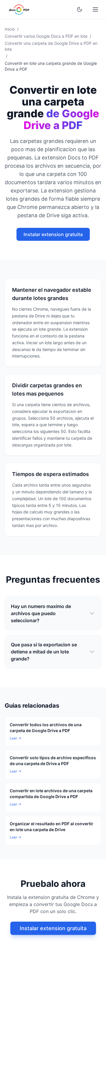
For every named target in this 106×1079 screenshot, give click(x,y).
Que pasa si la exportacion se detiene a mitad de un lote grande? (44, 652)
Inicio (10, 29)
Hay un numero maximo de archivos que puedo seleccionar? (41, 613)
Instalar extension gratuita (53, 234)
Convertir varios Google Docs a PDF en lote (46, 36)
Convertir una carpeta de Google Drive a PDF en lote (51, 46)
